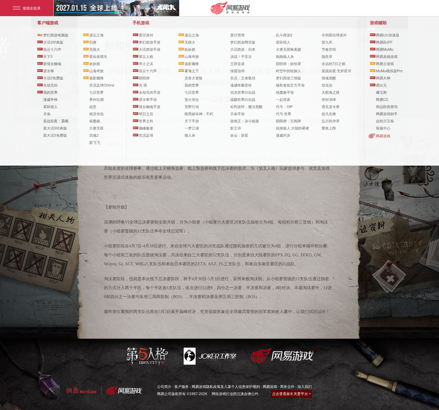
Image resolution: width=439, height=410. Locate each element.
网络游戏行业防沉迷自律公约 (235, 394)
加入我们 (304, 387)
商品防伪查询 (386, 106)
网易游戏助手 (386, 113)
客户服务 (181, 387)
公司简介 (164, 387)
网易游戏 (383, 135)
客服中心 (383, 127)
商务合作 (287, 387)
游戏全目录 (32, 7)
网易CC (382, 99)
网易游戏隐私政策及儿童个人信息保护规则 (226, 387)
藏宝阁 (381, 92)
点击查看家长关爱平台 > (291, 394)
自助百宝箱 (385, 120)
